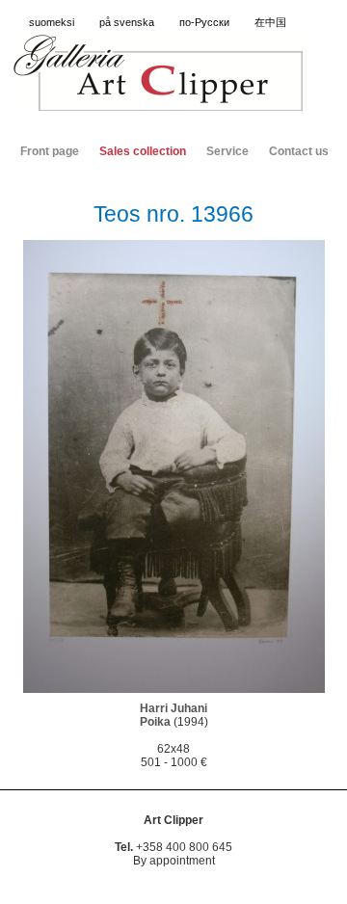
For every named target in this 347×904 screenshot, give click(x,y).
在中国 (270, 22)
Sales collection (142, 151)
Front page (49, 151)
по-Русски (204, 22)
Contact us (299, 151)
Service (227, 151)
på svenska (126, 22)
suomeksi (51, 22)
